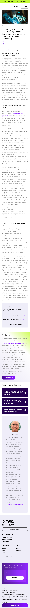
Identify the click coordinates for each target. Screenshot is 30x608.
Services (4, 550)
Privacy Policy (11, 588)
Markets (4, 548)
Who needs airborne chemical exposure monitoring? (13, 410)
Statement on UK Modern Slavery (8, 592)
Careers (4, 559)
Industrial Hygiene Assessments (12, 315)
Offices (3, 552)
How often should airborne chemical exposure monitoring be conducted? (13, 402)
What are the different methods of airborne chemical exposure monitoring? (13, 392)
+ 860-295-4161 (14, 529)
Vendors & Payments (7, 557)
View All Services (17, 324)
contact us (15, 605)
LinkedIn (18, 548)
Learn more (23, 1)
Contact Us (8, 378)
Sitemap (3, 588)
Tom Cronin (8, 50)
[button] (16, 6)
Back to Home (9, 26)
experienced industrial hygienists (14, 343)
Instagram (18, 550)
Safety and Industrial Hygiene (12, 319)
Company (4, 554)
